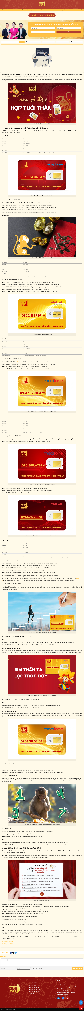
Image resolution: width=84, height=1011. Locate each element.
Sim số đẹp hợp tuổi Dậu (7, 941)
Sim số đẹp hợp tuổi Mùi (7, 943)
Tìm (22, 41)
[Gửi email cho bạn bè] (13, 953)
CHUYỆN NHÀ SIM (70, 10)
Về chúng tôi (33, 985)
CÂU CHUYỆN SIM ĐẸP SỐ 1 (10, 10)
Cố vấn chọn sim (30, 10)
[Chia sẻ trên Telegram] (16, 953)
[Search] (81, 10)
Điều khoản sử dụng (35, 989)
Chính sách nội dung (35, 991)
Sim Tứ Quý (20, 361)
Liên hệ (32, 993)
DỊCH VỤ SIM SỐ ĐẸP (48, 10)
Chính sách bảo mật (35, 987)
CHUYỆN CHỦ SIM (40, 10)
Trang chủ (3, 10)
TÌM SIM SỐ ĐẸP (21, 10)
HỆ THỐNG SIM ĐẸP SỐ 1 (60, 10)
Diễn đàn (78, 10)
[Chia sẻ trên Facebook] (11, 953)
